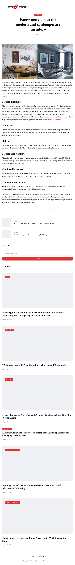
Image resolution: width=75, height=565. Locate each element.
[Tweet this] (59, 210)
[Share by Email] (71, 210)
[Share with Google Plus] (61, 210)
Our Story (42, 556)
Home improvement (12, 450)
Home (8, 277)
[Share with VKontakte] (69, 210)
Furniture (9, 329)
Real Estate (7, 429)
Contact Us (33, 556)
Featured (38, 14)
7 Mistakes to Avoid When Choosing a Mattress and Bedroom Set (34, 365)
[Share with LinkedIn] (64, 210)
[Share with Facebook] (57, 210)
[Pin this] (66, 210)
